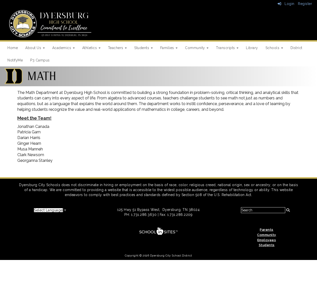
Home (12, 48)
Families (167, 48)
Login (287, 4)
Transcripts (226, 48)
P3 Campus (40, 60)
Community (195, 48)
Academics (62, 48)
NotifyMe (15, 60)
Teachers (116, 48)
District (296, 48)
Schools (273, 48)
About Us (33, 48)
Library (252, 48)
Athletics (90, 48)
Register (305, 4)
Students (142, 48)
